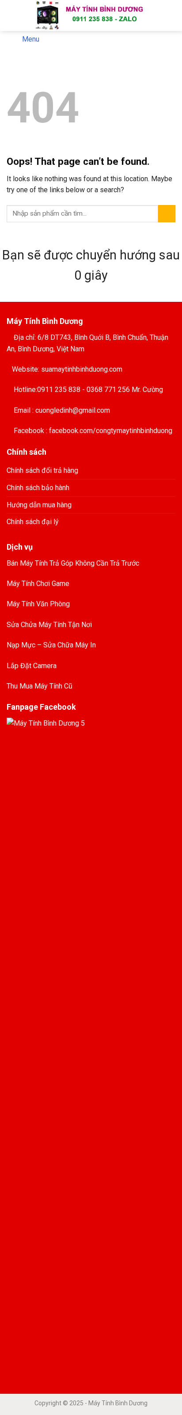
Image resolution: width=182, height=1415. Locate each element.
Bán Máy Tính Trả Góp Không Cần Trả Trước (73, 563)
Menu (30, 39)
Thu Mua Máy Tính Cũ (39, 686)
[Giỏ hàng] (169, 15)
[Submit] (166, 213)
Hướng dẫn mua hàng (39, 505)
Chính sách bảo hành (38, 487)
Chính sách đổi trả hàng (42, 470)
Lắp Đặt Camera (32, 666)
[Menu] (12, 15)
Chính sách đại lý (33, 521)
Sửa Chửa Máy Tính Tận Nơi (49, 624)
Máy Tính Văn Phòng (38, 604)
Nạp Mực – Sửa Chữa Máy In (51, 645)
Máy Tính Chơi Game (38, 583)
